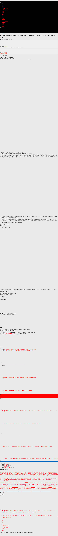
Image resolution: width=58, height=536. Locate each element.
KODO (50, 475)
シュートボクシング (38, 484)
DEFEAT (49, 472)
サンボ (32, 484)
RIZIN (7, 480)
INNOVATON (31, 474)
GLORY (38, 473)
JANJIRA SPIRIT (47, 474)
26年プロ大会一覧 (5, 8)
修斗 (2, 348)
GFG (25, 473)
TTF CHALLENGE (15, 482)
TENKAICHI (50, 480)
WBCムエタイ (42, 482)
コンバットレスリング (24, 484)
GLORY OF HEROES (41, 473)
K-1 (6, 475)
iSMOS (37, 474)
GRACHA (47, 473)
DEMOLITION (52, 472)
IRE (34, 474)
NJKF (43, 478)
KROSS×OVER (3, 477)
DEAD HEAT (31, 472)
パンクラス (52, 485)
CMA (14, 472)
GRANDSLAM (55, 473)
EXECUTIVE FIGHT (6, 473)
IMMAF (13, 474)
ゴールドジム (29, 484)
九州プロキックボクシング (21, 488)
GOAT (45, 473)
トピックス (3, 19)
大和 (46, 488)
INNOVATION (26, 474)
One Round (11, 479)
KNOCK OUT (46, 475)
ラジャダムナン (3, 488)
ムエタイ (33, 487)
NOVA (54, 478)
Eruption (1, 473)
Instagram (3, 13)
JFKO (50, 474)
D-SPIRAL (28, 472)
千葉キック (44, 488)
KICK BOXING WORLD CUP (22, 475)
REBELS (53, 479)
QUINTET (42, 479)
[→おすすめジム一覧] (6, 46)
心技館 (52, 488)
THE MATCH (2, 482)
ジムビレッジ (3, 22)
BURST (11, 472)
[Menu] (0, 2)
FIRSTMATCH (20, 473)
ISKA (35, 474)
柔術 (41, 489)
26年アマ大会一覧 (5, 9)
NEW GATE (31, 478)
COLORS (16, 472)
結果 (2, 5)
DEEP (34, 472)
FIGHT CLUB (10, 473)
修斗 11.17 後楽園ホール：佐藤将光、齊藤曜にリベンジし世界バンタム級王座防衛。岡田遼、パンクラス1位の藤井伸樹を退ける (19, 377)
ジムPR (44, 484)
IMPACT (15, 474)
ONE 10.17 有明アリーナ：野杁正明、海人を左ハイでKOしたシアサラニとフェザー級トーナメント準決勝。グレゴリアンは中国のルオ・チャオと (21, 512)
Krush (8, 477)
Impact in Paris (18, 474)
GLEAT (36, 473)
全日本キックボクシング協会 (31, 488)
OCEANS (56, 478)
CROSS (25, 472)
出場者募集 (38, 488)
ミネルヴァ (29, 487)
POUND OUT (28, 479)
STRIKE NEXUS (44, 480)
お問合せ (3, 12)
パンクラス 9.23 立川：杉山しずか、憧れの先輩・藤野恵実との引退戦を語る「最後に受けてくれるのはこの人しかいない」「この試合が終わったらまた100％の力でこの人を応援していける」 (27, 446)
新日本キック (10, 489)
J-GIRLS (39, 474)
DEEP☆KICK (45, 472)
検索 (2, 16)
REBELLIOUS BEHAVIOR (48, 479)
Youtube (3, 14)
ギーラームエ (9, 484)
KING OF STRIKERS (36, 475)
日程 (2, 7)
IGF (11, 474)
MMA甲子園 (6, 478)
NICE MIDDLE (40, 478)
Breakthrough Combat (7, 472)
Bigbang (31, 471)
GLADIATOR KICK (32, 473)
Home (2, 3)
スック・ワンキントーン (26, 485)
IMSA (20, 474)
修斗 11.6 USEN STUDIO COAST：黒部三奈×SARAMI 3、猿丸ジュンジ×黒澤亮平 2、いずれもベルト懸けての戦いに (17, 390)
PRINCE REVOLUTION (37, 479)
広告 (50, 488)
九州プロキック (16, 488)
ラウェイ (50, 487)
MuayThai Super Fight (12, 478)
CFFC (13, 472)
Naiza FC (26, 478)
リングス (7, 488)
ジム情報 (47, 484)
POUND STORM (31, 479)
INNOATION (22, 474)
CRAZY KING (23, 472)
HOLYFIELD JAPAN (4, 474)
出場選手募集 (41, 488)
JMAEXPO (52, 474)
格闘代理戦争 (49, 489)
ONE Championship (5, 479)
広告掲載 (3, 11)
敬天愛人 (54, 488)
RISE (4, 480)
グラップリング (16, 484)
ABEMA (3, 331)
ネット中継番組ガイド (45, 485)
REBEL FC (45, 479)
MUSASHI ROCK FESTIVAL (20, 478)
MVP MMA (24, 478)
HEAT (1, 474)
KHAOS (14, 475)
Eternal (3, 473)
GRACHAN (50, 473)
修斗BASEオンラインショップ (12, 333)
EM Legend (55, 472)
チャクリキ (36, 485)
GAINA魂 (23, 473)
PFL (22, 479)
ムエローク (43, 487)
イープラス (5, 333)
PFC (20, 479)
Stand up (39, 480)
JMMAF (55, 474)
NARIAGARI (28, 478)
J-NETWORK (43, 474)
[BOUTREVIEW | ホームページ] (2, 27)
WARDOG (38, 482)
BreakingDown (2, 472)
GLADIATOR (28, 473)
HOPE (7, 474)
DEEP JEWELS (39, 472)
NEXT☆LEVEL (36, 478)
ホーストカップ (15, 487)
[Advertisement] (14, 31)
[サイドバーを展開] (0, 460)
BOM (44, 471)
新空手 (17, 489)
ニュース (3, 6)
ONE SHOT (14, 479)
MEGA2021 (1, 478)
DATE (29, 472)
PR (34, 479)
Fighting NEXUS (15, 473)
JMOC (4, 475)
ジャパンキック (9, 485)
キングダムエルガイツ (3, 484)
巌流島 (48, 488)
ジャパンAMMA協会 (51, 484)
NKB (46, 478)
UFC (26, 482)
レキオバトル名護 (10, 488)
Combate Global (19, 472)
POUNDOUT (24, 479)
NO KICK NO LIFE (50, 478)
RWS (17, 480)
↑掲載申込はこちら (6, 10)
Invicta (33, 474)
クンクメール (13, 484)
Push (2, 521)
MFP (3, 478)
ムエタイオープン (38, 487)
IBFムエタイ (9, 474)
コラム (20, 484)
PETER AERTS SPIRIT (17, 479)
